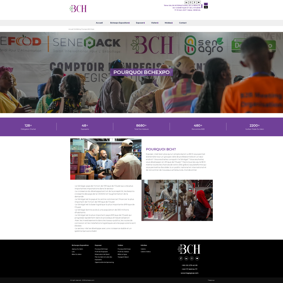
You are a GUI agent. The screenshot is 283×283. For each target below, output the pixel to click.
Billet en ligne (122, 254)
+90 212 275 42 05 (189, 265)
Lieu (73, 251)
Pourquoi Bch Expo (101, 249)
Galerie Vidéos (146, 251)
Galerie (143, 249)
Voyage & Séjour (123, 257)
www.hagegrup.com (189, 273)
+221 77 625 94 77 (189, 269)
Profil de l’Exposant (101, 251)
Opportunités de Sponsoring (104, 262)
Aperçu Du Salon (77, 249)
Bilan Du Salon (76, 254)
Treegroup (211, 280)
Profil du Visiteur (123, 251)
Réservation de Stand (102, 254)
